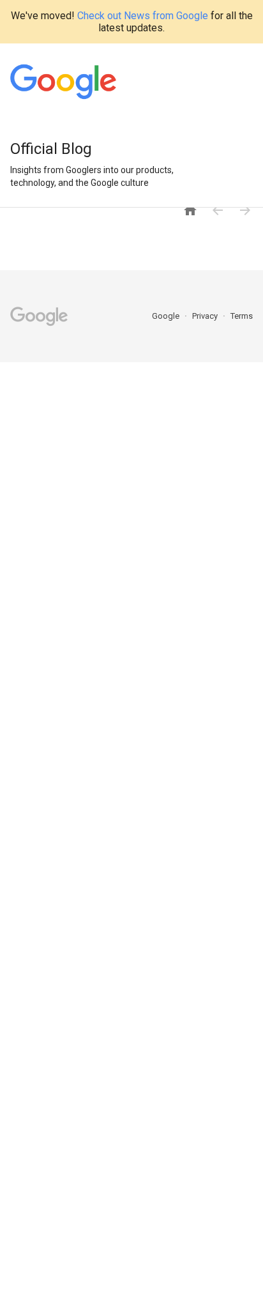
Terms (241, 316)
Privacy (206, 316)
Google (166, 316)
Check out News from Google (142, 16)
